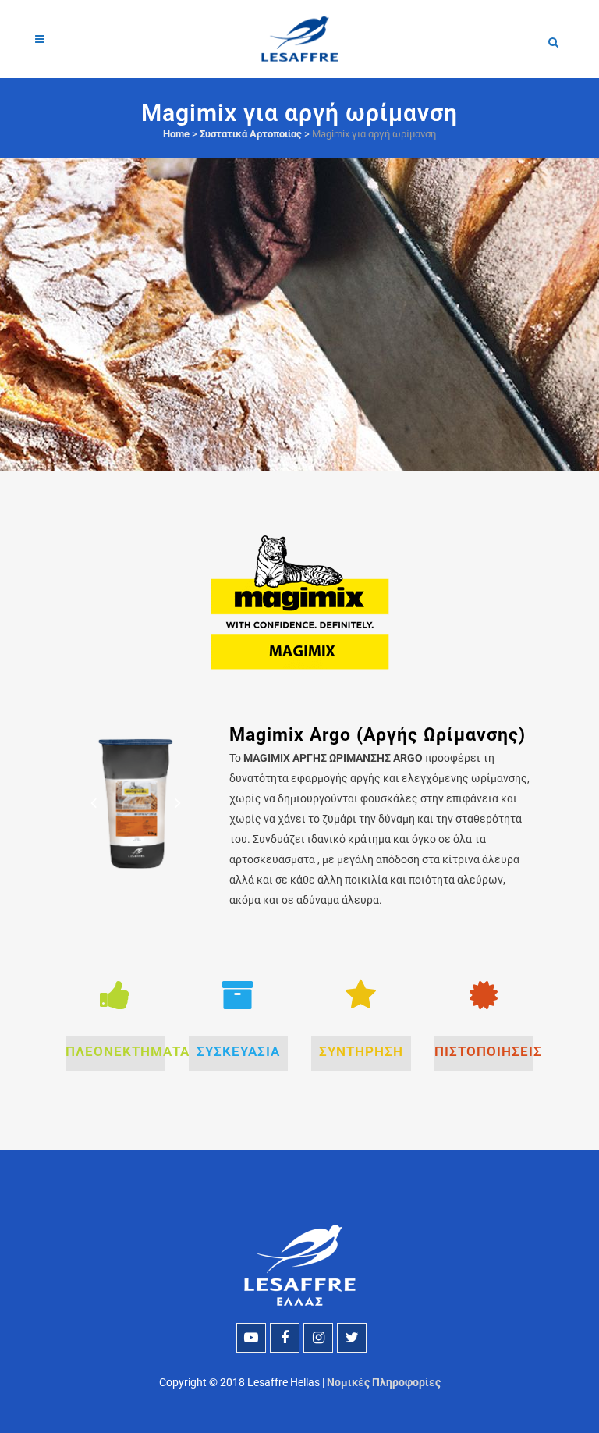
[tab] (115, 1053)
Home (176, 134)
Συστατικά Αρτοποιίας (251, 134)
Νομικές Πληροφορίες (384, 1382)
